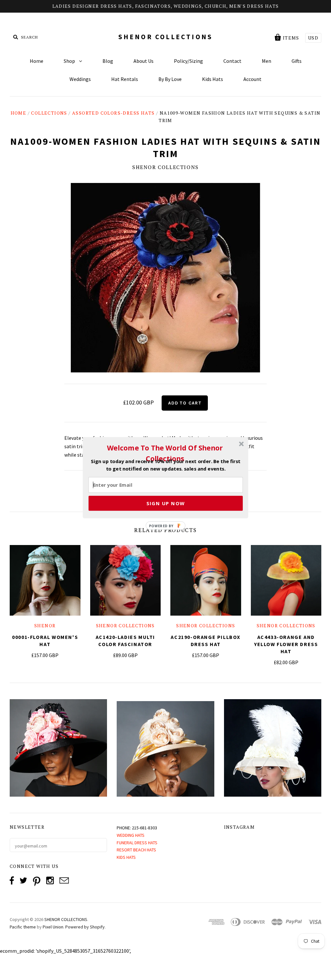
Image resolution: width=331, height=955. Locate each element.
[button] (165, 453)
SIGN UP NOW (165, 503)
